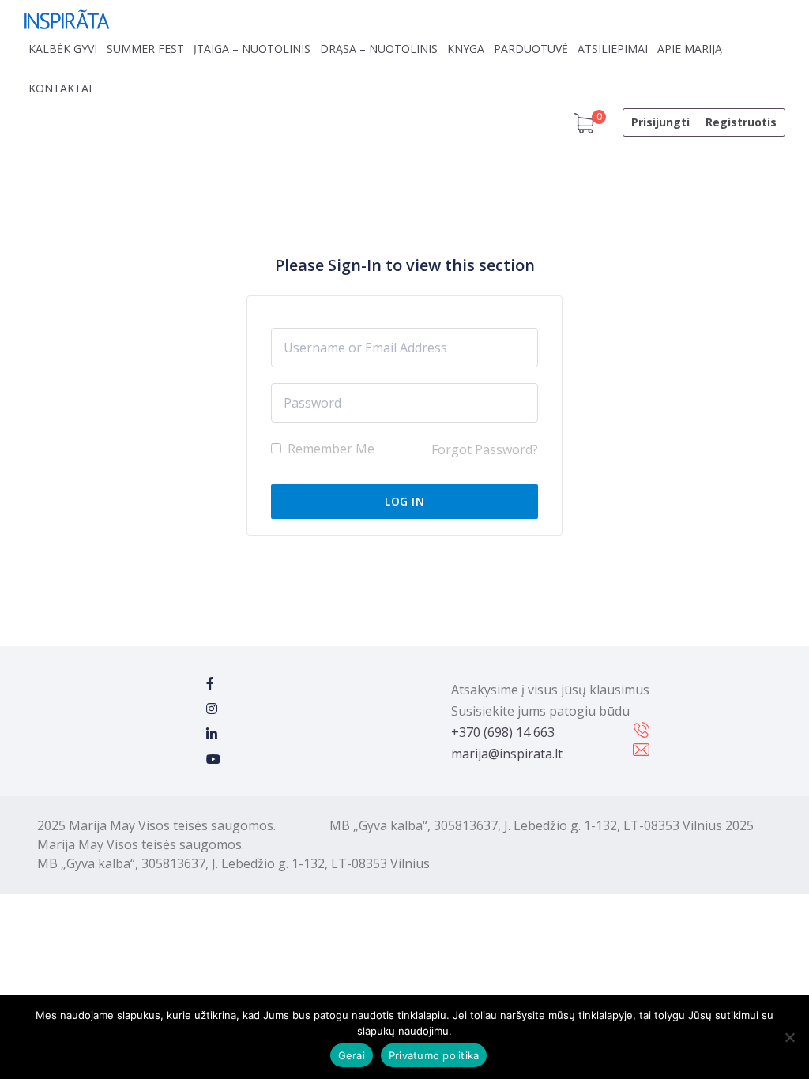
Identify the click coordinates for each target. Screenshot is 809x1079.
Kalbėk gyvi (62, 48)
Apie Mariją (689, 48)
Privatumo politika (434, 1055)
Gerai (351, 1055)
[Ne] (789, 1037)
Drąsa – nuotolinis (379, 48)
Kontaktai (60, 88)
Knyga (465, 48)
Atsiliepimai (613, 48)
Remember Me (329, 448)
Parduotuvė (531, 48)
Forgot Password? (484, 449)
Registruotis (741, 122)
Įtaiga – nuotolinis (252, 48)
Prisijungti (660, 122)
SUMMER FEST (145, 48)
